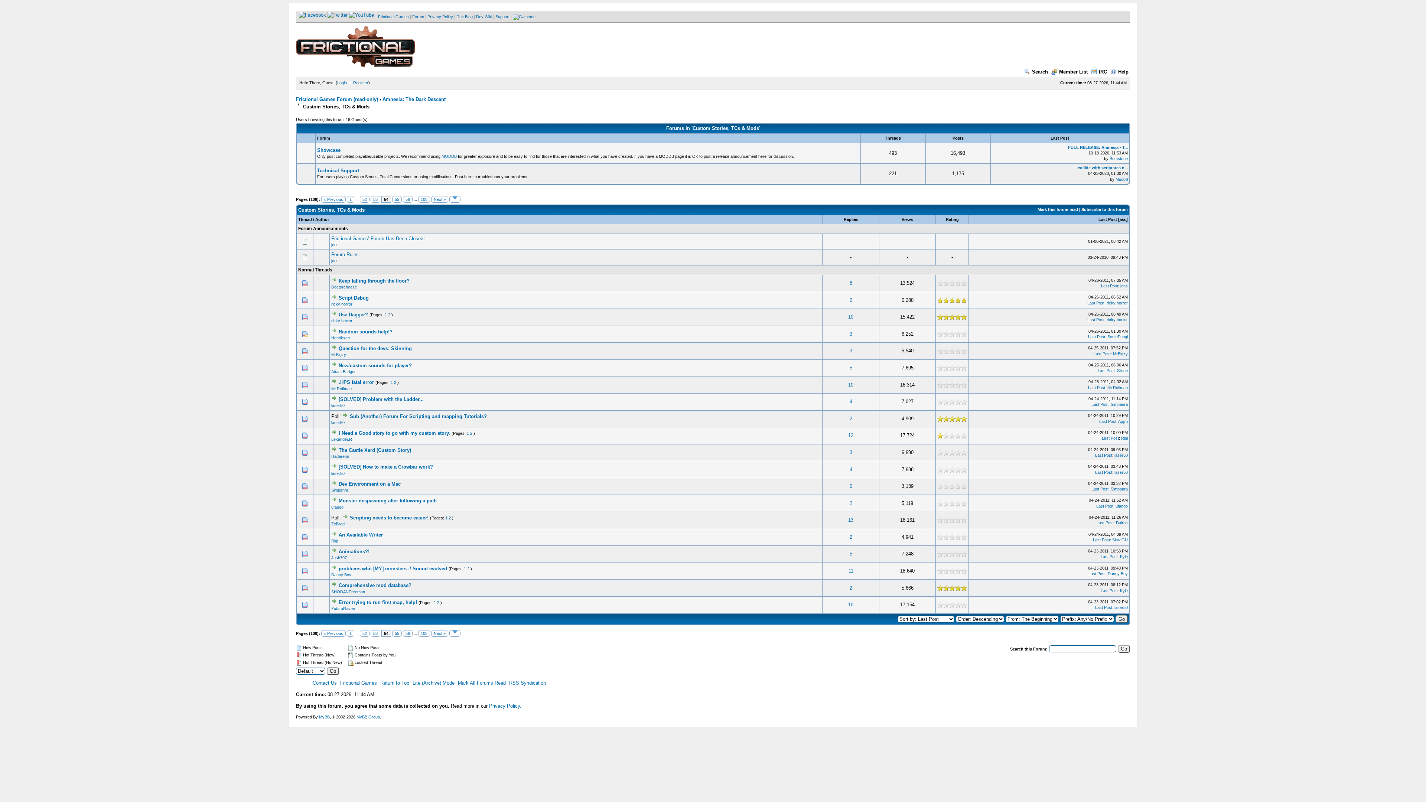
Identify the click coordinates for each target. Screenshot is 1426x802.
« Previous (333, 199)
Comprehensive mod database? (375, 585)
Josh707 (339, 557)
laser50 (338, 405)
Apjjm (1123, 421)
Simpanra (1119, 404)
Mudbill (1122, 179)
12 (850, 435)
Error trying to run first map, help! (378, 602)
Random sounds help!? (366, 332)
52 (364, 199)
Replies (851, 219)
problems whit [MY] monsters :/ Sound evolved (393, 568)
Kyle (1124, 556)
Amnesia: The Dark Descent (414, 99)
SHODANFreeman (348, 592)
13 (850, 520)
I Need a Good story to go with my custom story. (394, 433)
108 (424, 199)
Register (360, 83)
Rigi (1124, 438)
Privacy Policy (440, 16)
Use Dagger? (353, 314)
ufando (337, 507)
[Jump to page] (454, 199)
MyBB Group (368, 717)
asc (1123, 219)
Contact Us (325, 683)
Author (322, 219)
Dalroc (1122, 523)
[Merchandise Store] (524, 16)
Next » (440, 199)
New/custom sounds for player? (375, 365)
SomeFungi (1117, 337)
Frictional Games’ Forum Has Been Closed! (378, 238)
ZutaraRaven (343, 608)
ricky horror (341, 304)
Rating (952, 219)
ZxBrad (338, 524)
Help (1123, 72)
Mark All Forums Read (482, 683)
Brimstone (1119, 158)
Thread (305, 219)
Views (907, 219)
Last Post (1107, 219)
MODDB (449, 156)
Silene (1122, 370)
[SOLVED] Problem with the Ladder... (381, 399)
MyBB (324, 717)
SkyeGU (1120, 540)
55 (397, 199)
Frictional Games (393, 16)
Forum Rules (345, 254)
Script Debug (354, 298)
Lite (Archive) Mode (434, 683)
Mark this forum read (1058, 209)
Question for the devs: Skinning (375, 348)
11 (851, 571)
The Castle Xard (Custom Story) (375, 450)
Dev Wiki (484, 16)
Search (1040, 72)
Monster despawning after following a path (388, 500)
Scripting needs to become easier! (389, 518)
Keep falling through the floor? (374, 281)
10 (850, 317)
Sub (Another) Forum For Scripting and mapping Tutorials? (418, 416)
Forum (418, 16)
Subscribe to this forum (1104, 209)
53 (375, 199)
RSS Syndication (527, 683)
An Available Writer (361, 535)
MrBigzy (338, 354)
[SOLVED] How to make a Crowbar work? (386, 467)
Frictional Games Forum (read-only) (337, 99)
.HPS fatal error (356, 382)
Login (342, 83)
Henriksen (340, 338)
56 (408, 199)
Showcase (329, 150)
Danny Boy (341, 575)
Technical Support (338, 170)
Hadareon (340, 456)
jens (335, 244)
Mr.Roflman (341, 389)
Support (502, 16)
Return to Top (394, 683)
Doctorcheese (344, 287)
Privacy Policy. (505, 706)
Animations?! (354, 551)
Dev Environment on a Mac (370, 484)
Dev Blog (464, 16)
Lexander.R (341, 439)
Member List (1073, 72)
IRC (1103, 72)
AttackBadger (343, 371)
